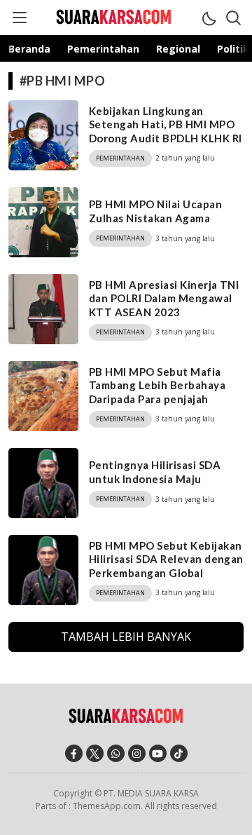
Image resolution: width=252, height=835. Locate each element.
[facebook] (74, 753)
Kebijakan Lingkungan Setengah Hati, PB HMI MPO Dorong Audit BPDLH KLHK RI (165, 124)
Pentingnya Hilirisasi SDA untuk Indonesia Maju (154, 472)
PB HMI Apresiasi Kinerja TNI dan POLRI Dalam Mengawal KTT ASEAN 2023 (164, 298)
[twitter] (95, 753)
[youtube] (158, 753)
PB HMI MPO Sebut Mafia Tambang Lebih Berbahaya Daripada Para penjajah (157, 385)
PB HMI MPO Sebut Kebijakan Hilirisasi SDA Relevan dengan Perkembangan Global (166, 559)
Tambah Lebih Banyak (126, 636)
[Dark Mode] (208, 17)
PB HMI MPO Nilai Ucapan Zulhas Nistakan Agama (155, 211)
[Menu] (18, 17)
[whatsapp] (116, 753)
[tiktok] (179, 753)
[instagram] (137, 753)
